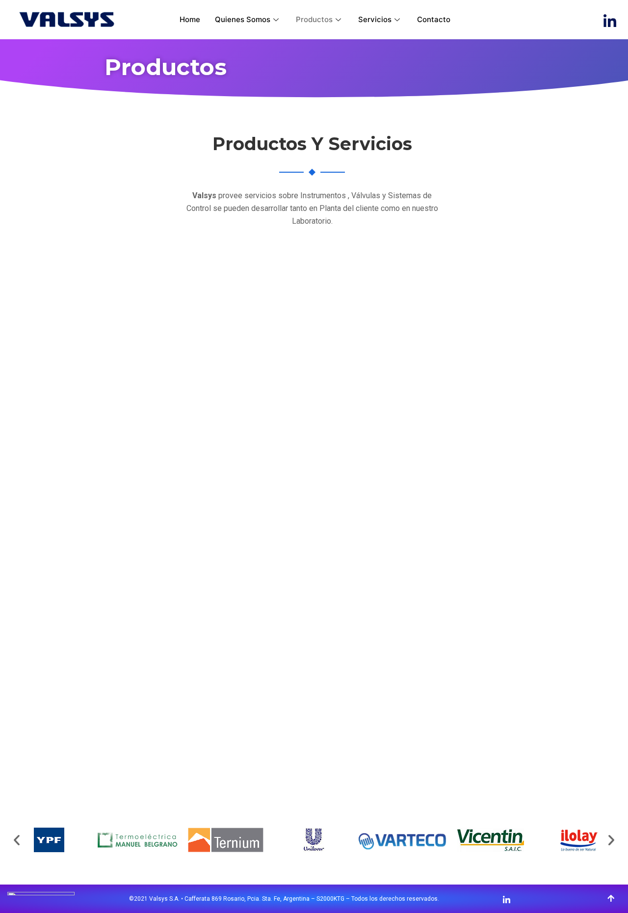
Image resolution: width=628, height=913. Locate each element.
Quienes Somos (242, 19)
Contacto (433, 19)
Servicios (375, 19)
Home (190, 19)
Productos (314, 19)
